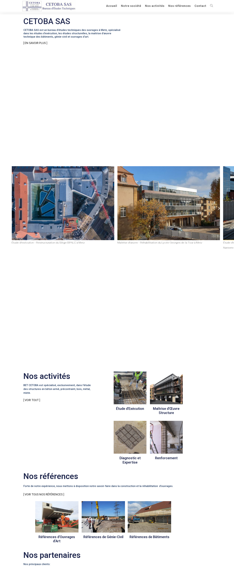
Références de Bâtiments (149, 537)
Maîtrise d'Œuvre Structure (166, 411)
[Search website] (211, 6)
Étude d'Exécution (130, 409)
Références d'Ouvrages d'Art (57, 539)
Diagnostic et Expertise (130, 460)
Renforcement (166, 458)
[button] (15, 208)
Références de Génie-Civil (103, 537)
